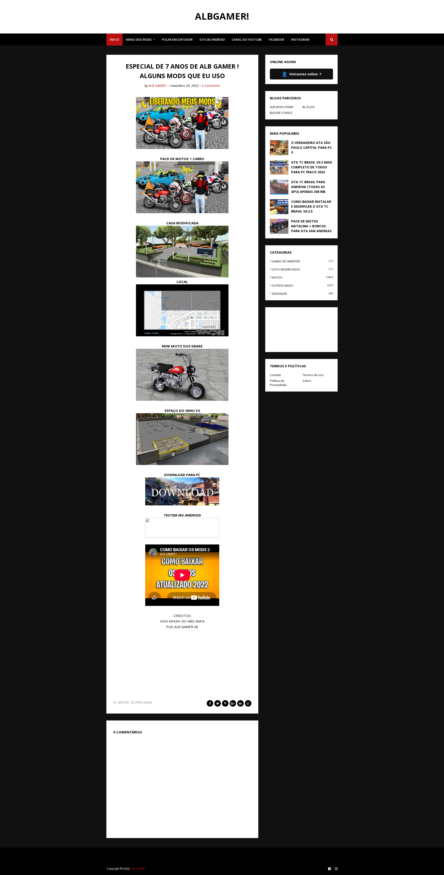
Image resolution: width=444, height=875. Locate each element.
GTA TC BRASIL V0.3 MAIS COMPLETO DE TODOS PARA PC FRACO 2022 (311, 167)
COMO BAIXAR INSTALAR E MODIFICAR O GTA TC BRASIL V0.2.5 (311, 206)
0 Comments (211, 85)
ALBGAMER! (222, 16)
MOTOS (123, 702)
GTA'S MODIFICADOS (302, 269)
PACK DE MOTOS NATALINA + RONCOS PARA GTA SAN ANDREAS (311, 226)
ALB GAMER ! (158, 85)
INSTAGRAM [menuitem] (300, 39)
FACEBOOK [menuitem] (276, 39)
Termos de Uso (313, 375)
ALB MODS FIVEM (281, 107)
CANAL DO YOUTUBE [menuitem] (247, 39)
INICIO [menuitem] (114, 39)
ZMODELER (302, 294)
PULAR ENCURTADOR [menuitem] (177, 39)
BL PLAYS (308, 107)
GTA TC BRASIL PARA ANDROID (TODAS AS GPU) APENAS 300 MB (308, 187)
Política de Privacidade (278, 383)
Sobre (306, 381)
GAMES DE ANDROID (302, 261)
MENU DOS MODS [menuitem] (139, 39)
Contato (275, 375)
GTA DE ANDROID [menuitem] (212, 39)
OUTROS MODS (141, 702)
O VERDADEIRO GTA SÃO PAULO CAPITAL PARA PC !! (311, 147)
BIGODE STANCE (281, 113)
